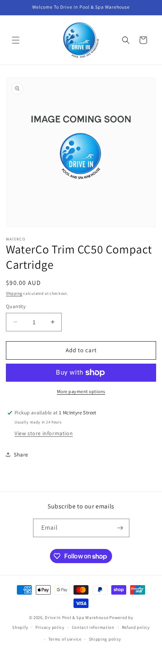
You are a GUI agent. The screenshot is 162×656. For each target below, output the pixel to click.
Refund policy (136, 627)
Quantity (16, 306)
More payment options (81, 391)
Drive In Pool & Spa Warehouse (76, 617)
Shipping (14, 293)
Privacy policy (49, 627)
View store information (44, 433)
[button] (15, 40)
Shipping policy (105, 639)
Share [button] (21, 454)
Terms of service (64, 639)
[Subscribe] (120, 528)
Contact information (93, 627)
